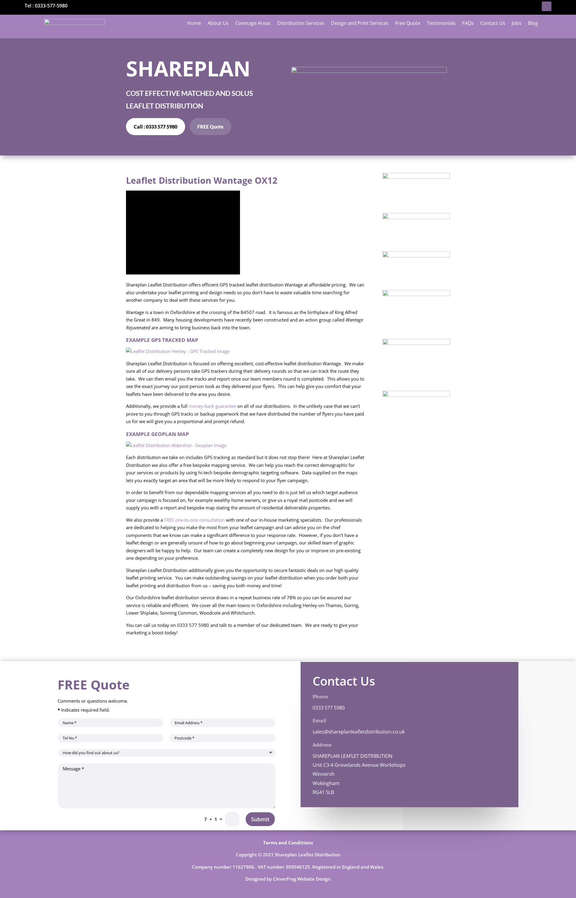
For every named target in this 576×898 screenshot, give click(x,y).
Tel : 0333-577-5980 (46, 5)
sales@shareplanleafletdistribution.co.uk (359, 731)
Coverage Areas (253, 23)
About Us (218, 23)
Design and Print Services (359, 23)
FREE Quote (210, 126)
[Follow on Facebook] (546, 6)
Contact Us (492, 23)
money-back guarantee (212, 406)
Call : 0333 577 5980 (155, 126)
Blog (533, 23)
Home (194, 23)
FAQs (468, 23)
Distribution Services (300, 23)
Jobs (516, 23)
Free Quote (407, 23)
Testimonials (441, 23)
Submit (260, 819)
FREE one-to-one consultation (194, 520)
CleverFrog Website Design (302, 879)
